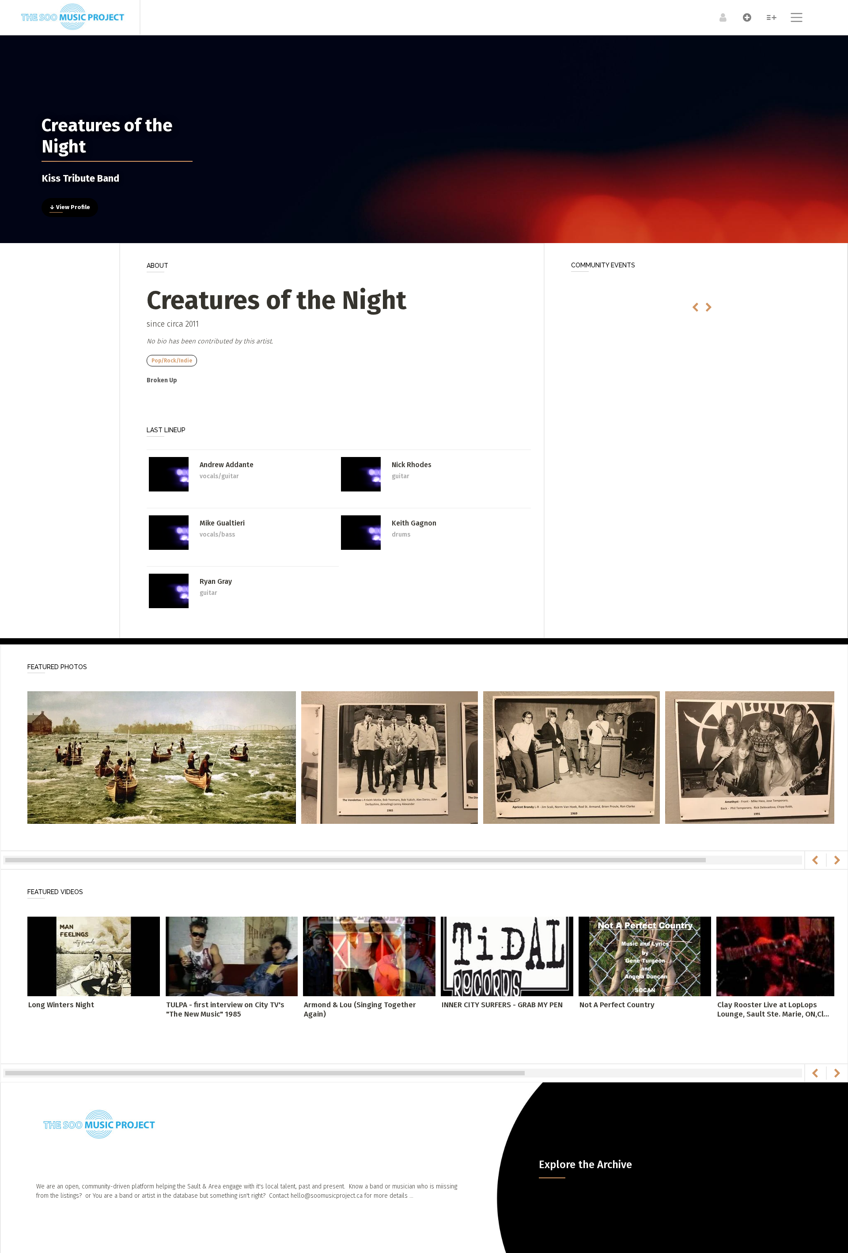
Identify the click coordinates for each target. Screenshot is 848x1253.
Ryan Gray (216, 581)
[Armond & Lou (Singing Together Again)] (369, 956)
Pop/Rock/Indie (171, 361)
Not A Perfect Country (617, 1004)
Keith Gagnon (414, 523)
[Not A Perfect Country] (645, 956)
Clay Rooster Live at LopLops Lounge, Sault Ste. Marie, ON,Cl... (773, 1009)
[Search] (766, 17)
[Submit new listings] (742, 17)
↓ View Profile (69, 207)
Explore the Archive (585, 1164)
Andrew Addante (227, 465)
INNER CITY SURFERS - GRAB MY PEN (502, 1004)
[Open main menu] (791, 18)
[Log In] (718, 17)
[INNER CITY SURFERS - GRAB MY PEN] (507, 956)
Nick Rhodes (412, 465)
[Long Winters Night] (93, 956)
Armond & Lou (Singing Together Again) (360, 1009)
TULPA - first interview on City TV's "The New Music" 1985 (225, 1009)
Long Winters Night (61, 1004)
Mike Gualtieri (222, 523)
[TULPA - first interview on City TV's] (231, 956)
